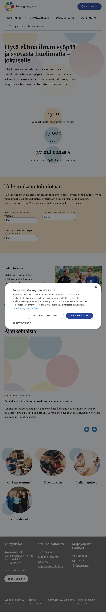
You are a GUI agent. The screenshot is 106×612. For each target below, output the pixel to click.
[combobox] (96, 287)
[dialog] (53, 306)
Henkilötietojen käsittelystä (26, 308)
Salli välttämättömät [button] (46, 315)
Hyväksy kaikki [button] (79, 315)
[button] (22, 323)
